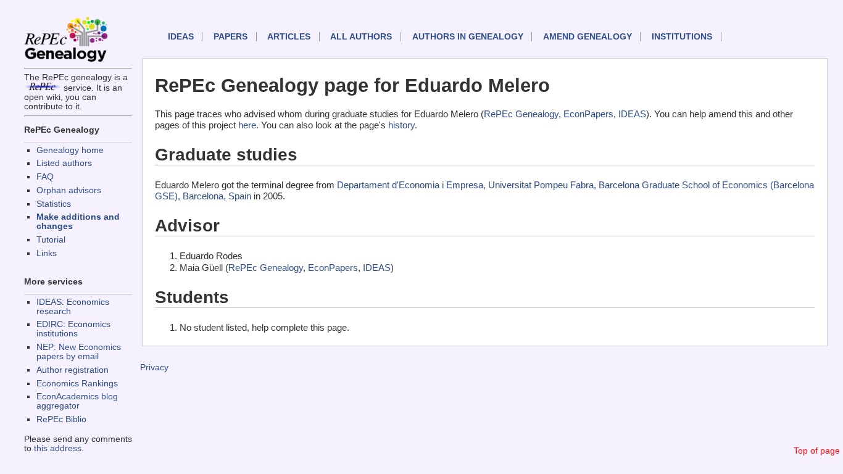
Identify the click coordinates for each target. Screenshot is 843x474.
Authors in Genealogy (467, 36)
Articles (288, 36)
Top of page (817, 450)
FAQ (45, 176)
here (247, 125)
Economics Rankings (77, 383)
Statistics (53, 204)
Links (46, 253)
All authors (361, 36)
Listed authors (64, 163)
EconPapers (588, 114)
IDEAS (181, 36)
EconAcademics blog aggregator (77, 401)
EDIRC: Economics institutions (73, 329)
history (401, 125)
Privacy (154, 367)
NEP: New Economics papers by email (78, 352)
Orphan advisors (68, 190)
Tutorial (50, 239)
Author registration (72, 370)
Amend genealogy (587, 36)
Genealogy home (70, 150)
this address (57, 448)
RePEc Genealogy (521, 114)
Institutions (682, 36)
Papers (230, 36)
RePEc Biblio (61, 419)
